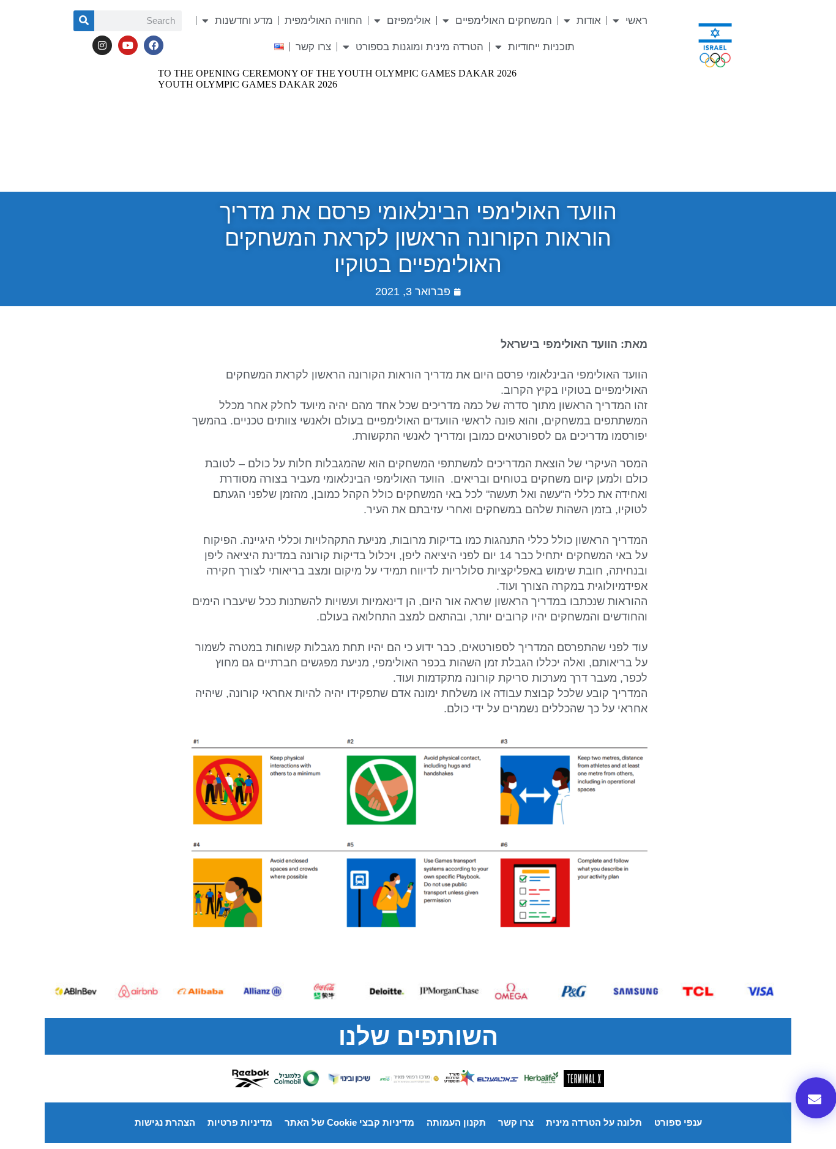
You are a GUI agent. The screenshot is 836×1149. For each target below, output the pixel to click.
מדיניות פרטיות (239, 1122)
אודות (589, 20)
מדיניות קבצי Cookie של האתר (349, 1122)
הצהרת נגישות (165, 1122)
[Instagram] (102, 45)
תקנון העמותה (456, 1122)
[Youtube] (128, 45)
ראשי (636, 20)
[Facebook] (153, 45)
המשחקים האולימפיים (503, 20)
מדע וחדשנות (244, 20)
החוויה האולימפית (323, 20)
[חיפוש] (83, 20)
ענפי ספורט (678, 1122)
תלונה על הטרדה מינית (594, 1122)
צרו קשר (313, 47)
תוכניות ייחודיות (541, 47)
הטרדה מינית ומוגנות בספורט (419, 47)
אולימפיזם (409, 20)
